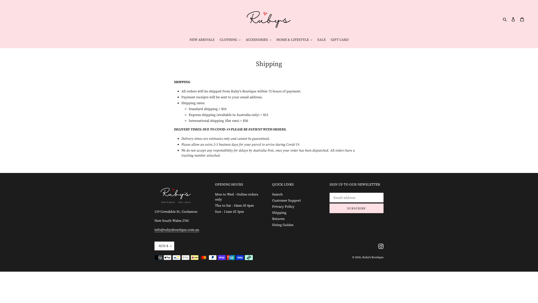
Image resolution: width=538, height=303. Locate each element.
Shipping (279, 212)
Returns (278, 218)
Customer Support (286, 200)
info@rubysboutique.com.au (176, 229)
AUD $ (163, 245)
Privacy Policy (283, 206)
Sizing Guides (282, 224)
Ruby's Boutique (373, 257)
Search (277, 194)
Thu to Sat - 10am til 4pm (234, 205)
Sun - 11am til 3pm (229, 211)
